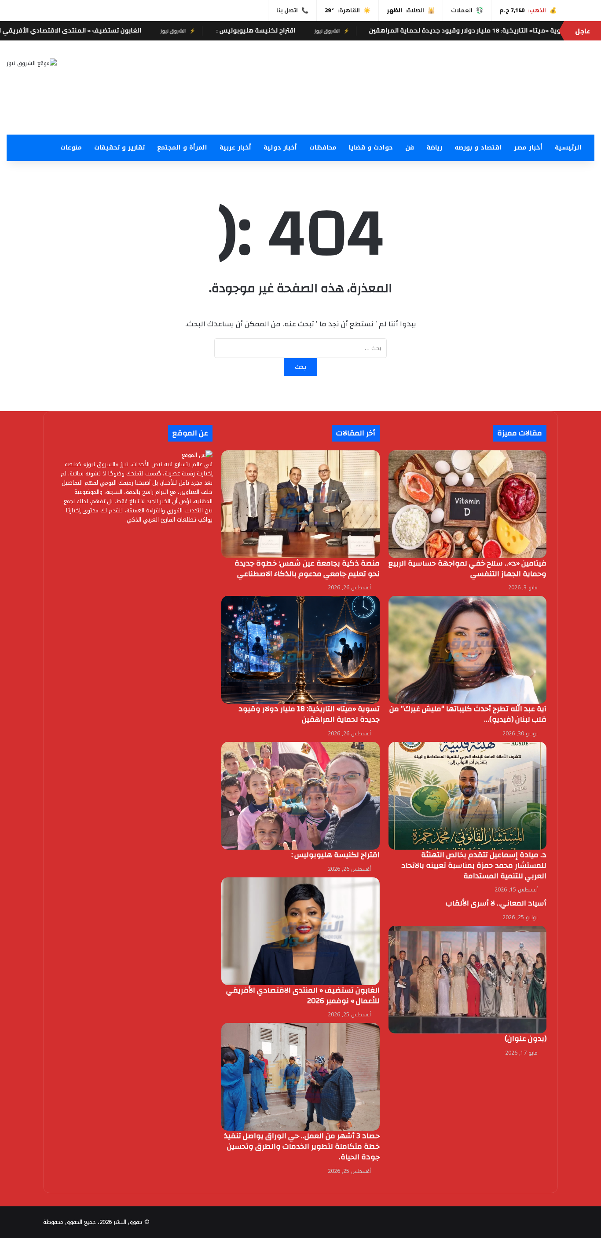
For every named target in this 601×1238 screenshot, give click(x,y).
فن (409, 147)
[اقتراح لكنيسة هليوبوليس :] (300, 796)
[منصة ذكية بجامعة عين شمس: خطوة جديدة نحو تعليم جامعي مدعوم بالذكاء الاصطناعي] (300, 504)
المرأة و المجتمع (182, 147)
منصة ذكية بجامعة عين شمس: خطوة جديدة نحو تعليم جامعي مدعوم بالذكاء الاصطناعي (307, 568)
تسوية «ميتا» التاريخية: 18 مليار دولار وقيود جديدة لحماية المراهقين (309, 714)
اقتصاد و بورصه (478, 147)
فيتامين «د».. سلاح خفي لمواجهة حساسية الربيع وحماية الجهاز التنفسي (467, 568)
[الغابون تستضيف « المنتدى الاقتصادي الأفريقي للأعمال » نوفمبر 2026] (300, 931)
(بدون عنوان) (525, 1038)
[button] (400, 113)
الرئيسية (568, 147)
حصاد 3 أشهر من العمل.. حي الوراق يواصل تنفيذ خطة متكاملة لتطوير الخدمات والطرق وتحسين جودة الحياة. (302, 1146)
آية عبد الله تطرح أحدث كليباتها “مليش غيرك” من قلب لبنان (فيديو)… (467, 714)
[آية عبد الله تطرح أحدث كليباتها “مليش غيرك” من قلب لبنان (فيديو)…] (467, 650)
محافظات (323, 147)
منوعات (71, 147)
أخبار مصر (528, 147)
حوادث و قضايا (371, 147)
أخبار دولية (280, 147)
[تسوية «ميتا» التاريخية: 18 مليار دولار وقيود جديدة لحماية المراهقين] (300, 650)
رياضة (434, 147)
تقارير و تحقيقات (119, 147)
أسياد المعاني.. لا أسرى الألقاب (496, 903)
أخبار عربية (235, 147)
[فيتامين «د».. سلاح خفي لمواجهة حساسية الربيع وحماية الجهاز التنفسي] (467, 504)
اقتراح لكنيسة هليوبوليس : (337, 30)
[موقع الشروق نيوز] (32, 63)
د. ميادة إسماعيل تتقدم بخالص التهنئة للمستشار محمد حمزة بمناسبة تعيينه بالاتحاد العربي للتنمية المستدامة (473, 865)
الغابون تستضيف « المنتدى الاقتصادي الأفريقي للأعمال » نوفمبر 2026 (121, 30)
